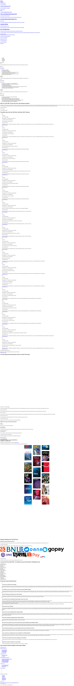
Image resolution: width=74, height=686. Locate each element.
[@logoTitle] (1, 1)
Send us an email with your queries (5, 6)
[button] (4, 137)
